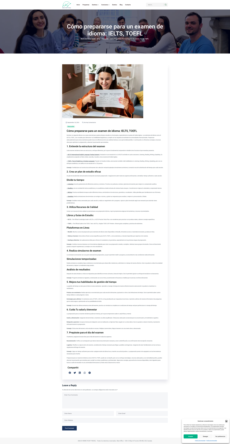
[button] (226, 421)
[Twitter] (75, 373)
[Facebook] (70, 373)
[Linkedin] (79, 373)
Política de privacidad (200, 440)
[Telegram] (89, 373)
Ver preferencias (220, 436)
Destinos (94, 5)
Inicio (78, 5)
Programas (86, 5)
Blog (121, 5)
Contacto (128, 5)
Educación (71, 126)
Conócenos (104, 5)
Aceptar (190, 436)
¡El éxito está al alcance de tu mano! (110, 362)
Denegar (205, 436)
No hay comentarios (90, 122)
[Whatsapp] (84, 373)
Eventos (114, 5)
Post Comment (69, 428)
